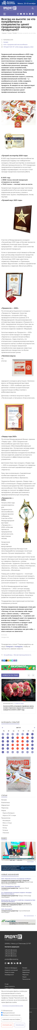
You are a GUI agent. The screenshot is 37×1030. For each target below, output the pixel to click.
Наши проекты (10, 986)
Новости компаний (11, 970)
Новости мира (9, 972)
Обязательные (7, 1010)
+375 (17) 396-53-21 (10, 954)
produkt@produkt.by (11, 959)
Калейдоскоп (9, 974)
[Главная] (9, 8)
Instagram (19, 646)
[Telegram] (33, 14)
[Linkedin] (27, 14)
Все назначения (29, 915)
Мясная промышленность (22, 655)
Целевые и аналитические (11, 1015)
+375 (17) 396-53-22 (11, 956)
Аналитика (5, 802)
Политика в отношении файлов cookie (12, 1005)
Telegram (9, 646)
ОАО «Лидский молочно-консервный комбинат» (16, 878)
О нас (7, 984)
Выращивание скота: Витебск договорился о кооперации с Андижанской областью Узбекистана (18, 708)
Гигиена (5, 830)
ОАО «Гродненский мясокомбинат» (15, 44)
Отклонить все (7, 1025)
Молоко (5, 825)
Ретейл (5, 42)
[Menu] (4, 14)
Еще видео (30, 861)
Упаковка (6, 832)
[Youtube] (21, 14)
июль (7, 727)
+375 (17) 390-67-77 (11, 952)
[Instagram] (18, 14)
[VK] (30, 14)
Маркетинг (5, 805)
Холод (5, 828)
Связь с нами (9, 988)
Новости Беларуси (21, 703)
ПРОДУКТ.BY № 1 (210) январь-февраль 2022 (18, 47)
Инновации (6, 820)
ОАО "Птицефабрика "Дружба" (10, 886)
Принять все (20, 1025)
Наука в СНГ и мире (9, 815)
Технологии (5, 818)
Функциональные (9, 1013)
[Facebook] (24, 14)
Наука (3, 810)
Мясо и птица (7, 823)
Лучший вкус (8, 655)
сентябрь (30, 727)
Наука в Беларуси (8, 813)
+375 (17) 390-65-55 (11, 950)
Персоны (4, 808)
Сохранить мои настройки (11, 1019)
